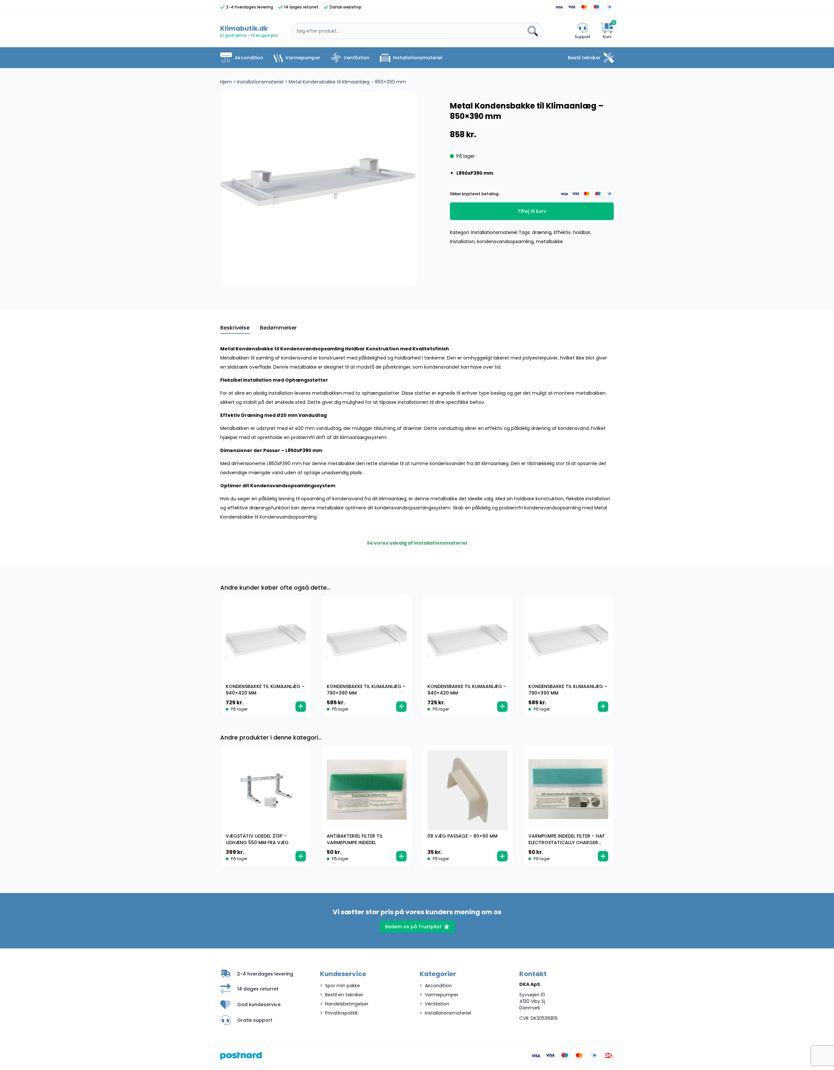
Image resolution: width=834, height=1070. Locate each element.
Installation (462, 241)
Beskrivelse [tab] (235, 327)
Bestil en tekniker (344, 994)
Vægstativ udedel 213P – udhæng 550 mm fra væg (257, 839)
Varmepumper (302, 57)
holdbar (581, 232)
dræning (542, 232)
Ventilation (356, 57)
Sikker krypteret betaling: (474, 194)
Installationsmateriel (417, 57)
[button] (300, 706)
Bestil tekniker (584, 57)
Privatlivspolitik (341, 1013)
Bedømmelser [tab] (278, 327)
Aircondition (249, 57)
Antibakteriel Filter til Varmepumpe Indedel (355, 839)
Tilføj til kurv (532, 211)
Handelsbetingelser (346, 1004)
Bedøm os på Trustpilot (413, 926)
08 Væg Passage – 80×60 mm (462, 836)
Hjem (226, 82)
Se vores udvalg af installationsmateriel (417, 543)
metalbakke (549, 241)
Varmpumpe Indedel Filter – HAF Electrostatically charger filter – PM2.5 (566, 842)
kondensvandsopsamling (505, 241)
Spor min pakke (342, 985)
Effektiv (562, 232)
